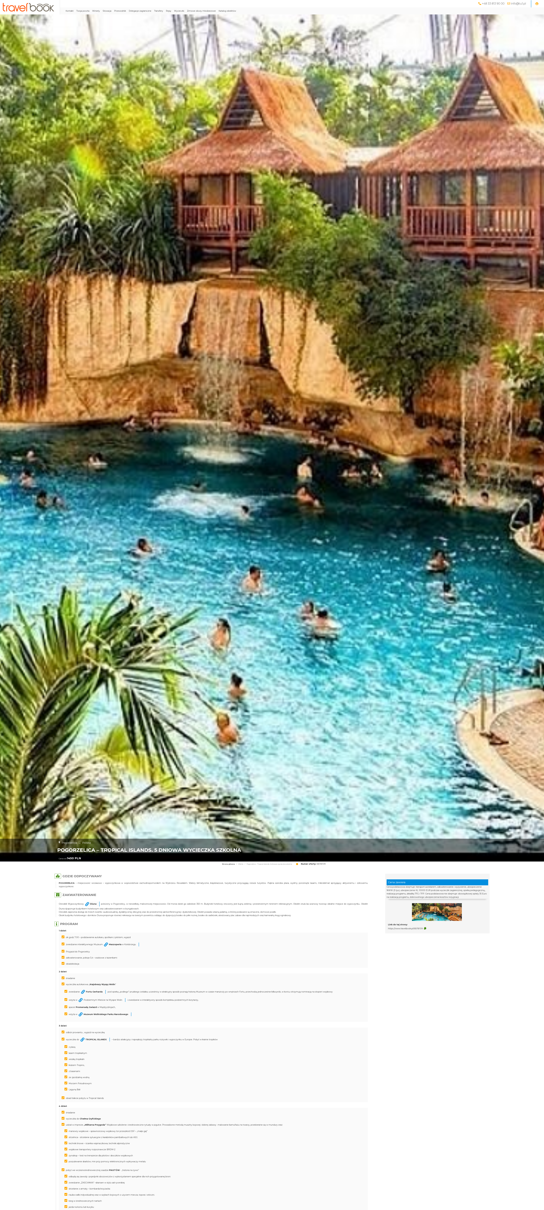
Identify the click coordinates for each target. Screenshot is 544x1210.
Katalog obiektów (227, 11)
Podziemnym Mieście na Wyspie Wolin (103, 1000)
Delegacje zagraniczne (140, 11)
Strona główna (228, 864)
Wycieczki (179, 11)
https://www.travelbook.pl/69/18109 (405, 928)
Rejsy (168, 11)
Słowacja (107, 11)
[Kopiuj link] (425, 928)
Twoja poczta (82, 11)
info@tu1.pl (518, 3)
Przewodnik (120, 11)
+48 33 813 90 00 (493, 3)
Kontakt (70, 11)
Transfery (158, 11)
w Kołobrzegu (122, 944)
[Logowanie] (537, 3)
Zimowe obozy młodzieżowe (201, 11)
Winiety (96, 11)
